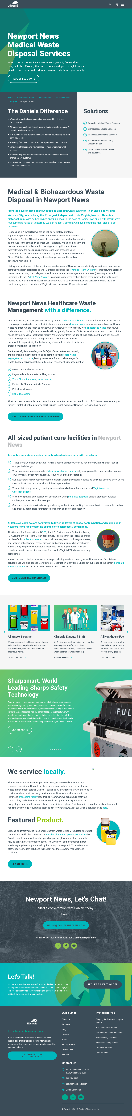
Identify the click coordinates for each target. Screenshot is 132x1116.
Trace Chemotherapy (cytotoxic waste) (32, 379)
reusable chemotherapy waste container (66, 834)
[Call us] (110, 4)
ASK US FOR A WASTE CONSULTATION (35, 416)
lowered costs (77, 324)
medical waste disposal (73, 320)
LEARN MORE (20, 864)
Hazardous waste (21, 394)
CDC (44, 532)
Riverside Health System (82, 269)
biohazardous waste (95, 327)
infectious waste (33, 539)
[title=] (13, 4)
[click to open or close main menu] (122, 4)
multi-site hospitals (78, 496)
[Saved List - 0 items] (116, 4)
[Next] (127, 632)
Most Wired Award (38, 277)
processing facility (28, 797)
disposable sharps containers (63, 471)
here (105, 807)
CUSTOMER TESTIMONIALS (29, 578)
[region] (66, 49)
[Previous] (5, 632)
